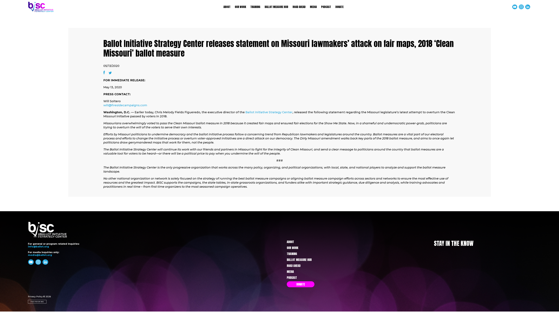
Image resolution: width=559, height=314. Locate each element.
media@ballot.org (40, 255)
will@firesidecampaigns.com (125, 105)
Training (255, 6)
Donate (339, 6)
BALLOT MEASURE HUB (276, 6)
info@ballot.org (38, 246)
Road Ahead (299, 6)
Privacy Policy (35, 296)
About (226, 6)
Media (313, 6)
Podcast (326, 6)
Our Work (240, 6)
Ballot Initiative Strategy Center (268, 112)
